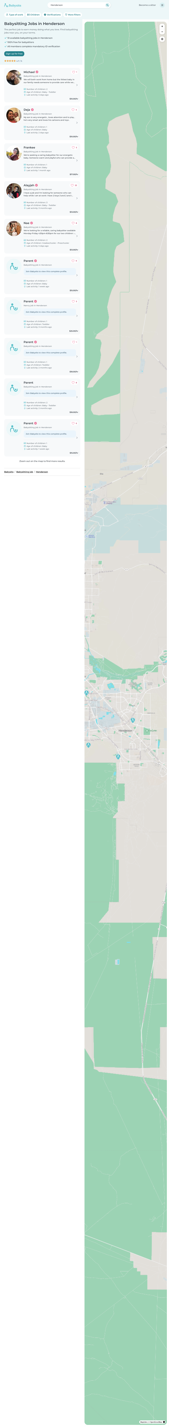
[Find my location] (162, 39)
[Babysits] (12, 5)
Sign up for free (14, 53)
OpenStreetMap (156, 1422)
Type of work (15, 14)
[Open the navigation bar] (162, 5)
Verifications (53, 14)
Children (35, 14)
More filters (73, 14)
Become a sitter (147, 5)
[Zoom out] (162, 31)
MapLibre (143, 1422)
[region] (125, 723)
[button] (132, 720)
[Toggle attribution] (164, 1422)
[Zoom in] (162, 26)
